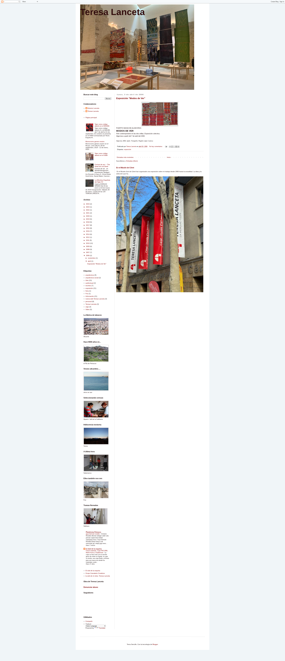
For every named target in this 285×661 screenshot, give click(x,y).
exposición (127, 149)
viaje (87, 307)
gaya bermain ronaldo (93, 534)
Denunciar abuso (90, 587)
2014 (88, 234)
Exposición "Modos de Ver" (130, 98)
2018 (88, 222)
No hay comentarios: (156, 146)
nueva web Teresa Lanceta (95, 299)
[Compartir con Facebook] (176, 147)
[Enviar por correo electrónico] (170, 147)
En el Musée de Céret (125, 168)
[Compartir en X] (174, 147)
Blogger (155, 644)
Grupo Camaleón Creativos (95, 573)
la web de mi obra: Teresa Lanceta (98, 576)
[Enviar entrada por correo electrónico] (166, 146)
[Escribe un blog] (172, 147)
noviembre (92, 258)
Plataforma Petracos (93, 532)
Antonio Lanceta (93, 108)
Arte (87, 280)
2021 (88, 213)
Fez (87, 293)
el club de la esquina (94, 549)
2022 (88, 210)
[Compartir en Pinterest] (178, 147)
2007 (88, 252)
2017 (88, 225)
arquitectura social (92, 278)
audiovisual (89, 283)
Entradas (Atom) (132, 161)
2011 (88, 240)
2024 (88, 204)
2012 (88, 237)
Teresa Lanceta (112, 12)
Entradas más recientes (125, 157)
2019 (88, 219)
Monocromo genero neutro (95, 141)
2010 (88, 243)
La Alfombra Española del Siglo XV (102, 181)
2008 (88, 249)
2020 (88, 216)
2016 (88, 228)
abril (89, 261)
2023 (88, 207)
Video (88, 309)
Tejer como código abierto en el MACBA (102, 125)
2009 (88, 246)
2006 (88, 255)
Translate (102, 628)
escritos (88, 285)
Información (90, 296)
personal (89, 301)
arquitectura (90, 275)
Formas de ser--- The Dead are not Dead (102, 165)
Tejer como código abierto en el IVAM (101, 154)
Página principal (91, 117)
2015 (88, 231)
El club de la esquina (93, 570)
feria (87, 291)
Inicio (169, 157)
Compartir (89, 621)
